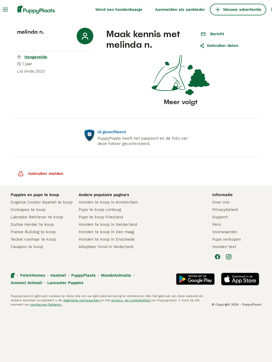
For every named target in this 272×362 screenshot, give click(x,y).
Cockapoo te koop (28, 209)
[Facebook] (217, 256)
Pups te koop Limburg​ (100, 209)
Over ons (221, 202)
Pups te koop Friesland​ (101, 217)
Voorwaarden (224, 231)
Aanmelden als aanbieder (180, 9)
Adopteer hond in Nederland (106, 246)
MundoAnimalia (116, 275)
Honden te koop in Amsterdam (108, 202)
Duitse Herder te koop (32, 224)
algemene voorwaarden (81, 300)
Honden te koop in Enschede (107, 239)
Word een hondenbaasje (118, 9)
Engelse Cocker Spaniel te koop (42, 202)
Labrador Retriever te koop (37, 217)
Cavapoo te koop (27, 246)
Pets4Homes (32, 275)
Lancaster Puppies (65, 282)
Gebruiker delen (222, 45)
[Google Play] (195, 279)
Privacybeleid (225, 209)
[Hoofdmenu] (5, 9)
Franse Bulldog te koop (33, 231)
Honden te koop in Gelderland (108, 224)
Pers (216, 224)
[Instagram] (228, 256)
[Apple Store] (240, 279)
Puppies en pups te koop (35, 194)
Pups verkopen (226, 239)
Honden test (224, 246)
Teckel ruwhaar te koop (33, 239)
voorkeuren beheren (46, 304)
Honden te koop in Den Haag (106, 231)
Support (220, 217)
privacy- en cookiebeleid (131, 300)
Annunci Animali (26, 282)
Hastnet (58, 275)
